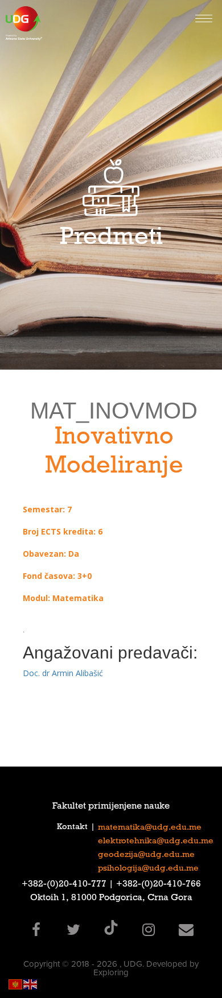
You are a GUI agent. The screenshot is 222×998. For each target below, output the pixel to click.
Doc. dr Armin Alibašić (63, 673)
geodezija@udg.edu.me (146, 855)
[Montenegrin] (16, 983)
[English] (30, 983)
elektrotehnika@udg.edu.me (155, 842)
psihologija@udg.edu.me (148, 869)
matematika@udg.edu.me (150, 828)
